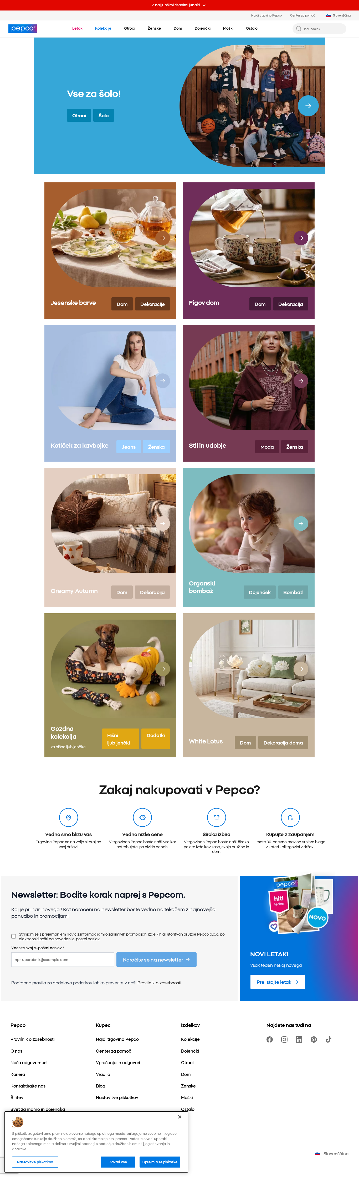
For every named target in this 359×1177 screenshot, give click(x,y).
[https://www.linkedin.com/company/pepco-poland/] (300, 1039)
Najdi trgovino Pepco (266, 15)
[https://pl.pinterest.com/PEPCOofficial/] (315, 1039)
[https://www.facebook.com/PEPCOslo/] (270, 1039)
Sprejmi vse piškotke (159, 1161)
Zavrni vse (118, 1161)
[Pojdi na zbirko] (308, 105)
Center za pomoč (302, 15)
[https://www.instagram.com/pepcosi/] (285, 1039)
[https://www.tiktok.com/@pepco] (329, 1039)
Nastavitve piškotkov (35, 1161)
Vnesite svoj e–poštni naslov (37, 948)
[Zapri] (180, 1117)
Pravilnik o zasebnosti (159, 982)
